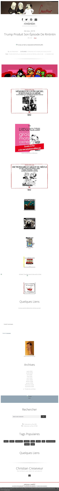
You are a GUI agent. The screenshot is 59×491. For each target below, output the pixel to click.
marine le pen (19, 441)
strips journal (37, 308)
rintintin (16, 54)
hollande (27, 444)
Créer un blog (26, 484)
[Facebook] (22, 19)
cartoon (12, 441)
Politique (43, 51)
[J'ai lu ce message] (57, 488)
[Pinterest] (31, 19)
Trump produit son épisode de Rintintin (30, 34)
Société (49, 51)
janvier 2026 (29, 383)
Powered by (7, 333)
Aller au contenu (5, 1)
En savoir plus (7, 489)
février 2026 (29, 381)
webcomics (29, 308)
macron (6, 441)
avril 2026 (29, 378)
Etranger (30, 51)
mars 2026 (29, 380)
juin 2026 (29, 374)
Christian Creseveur (29, 468)
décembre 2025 (29, 385)
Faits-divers (36, 51)
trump (11, 54)
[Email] (36, 19)
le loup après (22, 308)
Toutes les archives (30, 389)
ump (43, 441)
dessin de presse (31, 54)
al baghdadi (22, 54)
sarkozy (38, 441)
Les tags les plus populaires (41, 486)
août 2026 (29, 371)
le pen (32, 441)
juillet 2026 (29, 373)
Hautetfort (33, 484)
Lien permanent (13, 51)
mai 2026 (29, 376)
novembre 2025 (29, 386)
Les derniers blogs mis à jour (17, 486)
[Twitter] (26, 19)
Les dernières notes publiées (30, 486)
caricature (40, 54)
